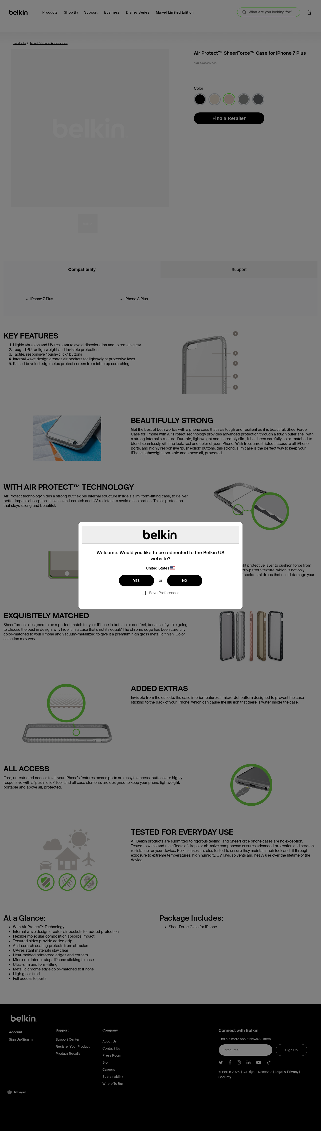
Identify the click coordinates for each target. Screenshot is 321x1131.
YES (136, 580)
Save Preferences (164, 592)
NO (184, 580)
